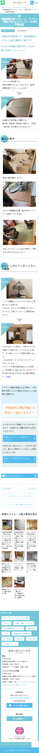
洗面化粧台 (31, 628)
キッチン (6, 623)
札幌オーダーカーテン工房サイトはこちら (17, 438)
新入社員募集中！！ (19, 719)
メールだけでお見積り (8, 750)
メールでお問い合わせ (20, 705)
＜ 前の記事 (5, 488)
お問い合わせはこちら (14, 476)
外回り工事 (31, 639)
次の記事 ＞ (33, 488)
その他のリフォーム (27, 7)
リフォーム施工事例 (13, 7)
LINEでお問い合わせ (24, 750)
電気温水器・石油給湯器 (21, 633)
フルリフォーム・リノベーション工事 (16, 618)
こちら (8, 376)
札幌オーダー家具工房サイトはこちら (17, 459)
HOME (3, 7)
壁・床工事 (7, 639)
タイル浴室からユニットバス (13, 628)
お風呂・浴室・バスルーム (23, 623)
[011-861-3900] (32, 3)
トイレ (6, 633)
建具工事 (19, 639)
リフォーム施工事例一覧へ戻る (19, 505)
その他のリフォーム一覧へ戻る (19, 496)
